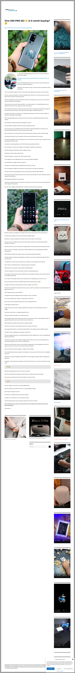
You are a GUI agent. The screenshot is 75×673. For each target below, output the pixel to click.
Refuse (59, 668)
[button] (72, 659)
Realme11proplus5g (57, 402)
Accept (50, 668)
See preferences (68, 668)
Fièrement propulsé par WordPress (12, 668)
